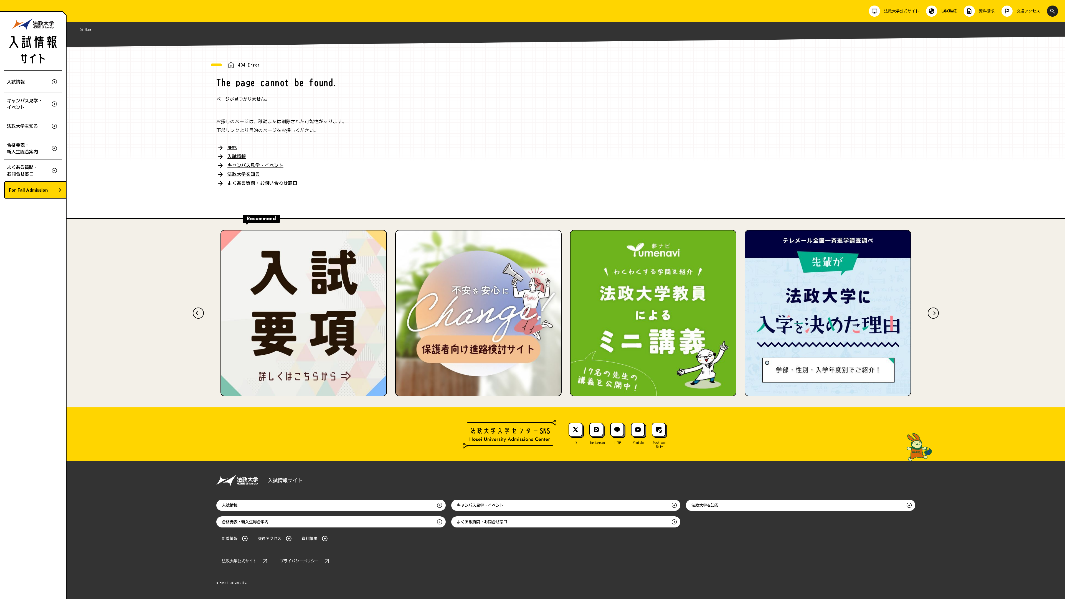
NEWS (232, 147)
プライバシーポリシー (299, 561)
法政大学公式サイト (239, 561)
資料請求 (309, 538)
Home (88, 29)
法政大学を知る (243, 174)
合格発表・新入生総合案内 (245, 522)
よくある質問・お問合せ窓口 (482, 522)
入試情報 (236, 156)
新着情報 (229, 538)
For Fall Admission (28, 190)
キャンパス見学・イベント (255, 165)
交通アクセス (269, 538)
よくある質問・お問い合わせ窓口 (262, 183)
